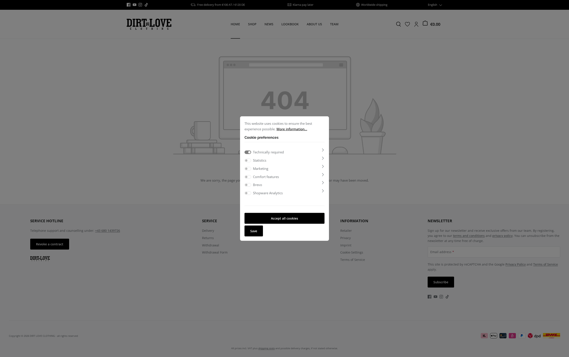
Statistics (259, 160)
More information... (291, 129)
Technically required (268, 152)
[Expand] (323, 150)
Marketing (260, 168)
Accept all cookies (284, 218)
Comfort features (266, 176)
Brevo (257, 184)
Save (253, 231)
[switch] (247, 160)
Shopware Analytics (268, 193)
